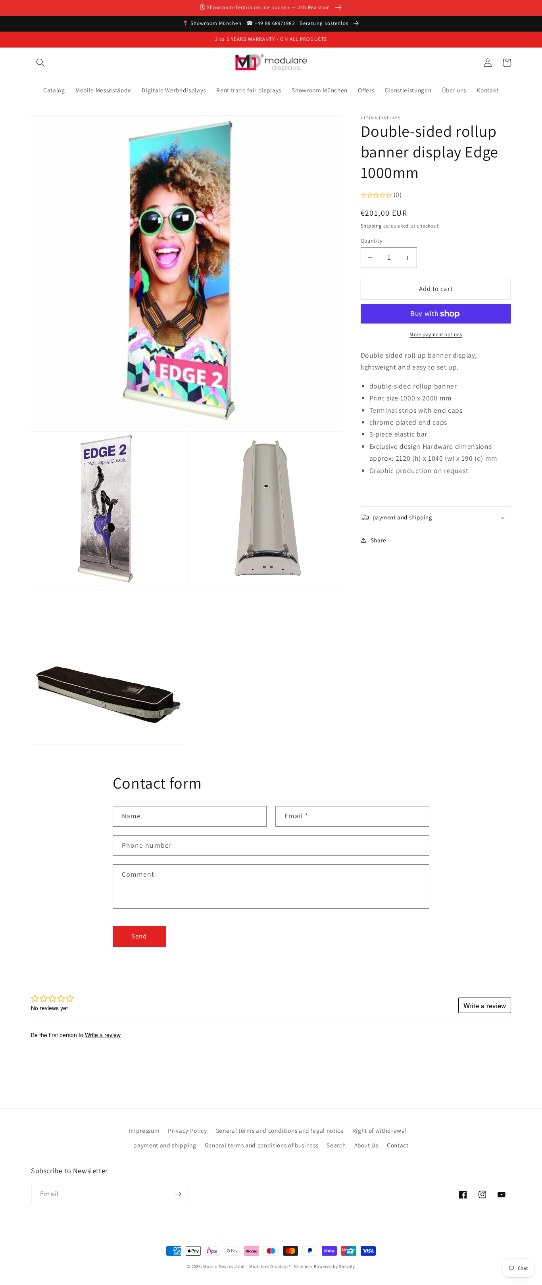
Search (336, 1145)
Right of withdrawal (379, 1130)
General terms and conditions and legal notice (279, 1130)
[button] (40, 62)
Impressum (144, 1130)
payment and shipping (164, 1145)
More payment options (435, 334)
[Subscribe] (178, 1194)
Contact (398, 1145)
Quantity (372, 240)
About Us (366, 1145)
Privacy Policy (187, 1130)
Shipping (371, 225)
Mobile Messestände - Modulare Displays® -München (257, 1266)
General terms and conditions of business (261, 1145)
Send (139, 936)
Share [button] (378, 540)
